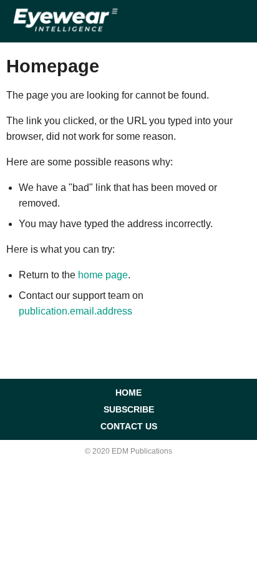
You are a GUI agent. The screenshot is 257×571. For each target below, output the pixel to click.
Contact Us (128, 426)
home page (103, 275)
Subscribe (129, 409)
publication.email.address (75, 311)
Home (128, 393)
